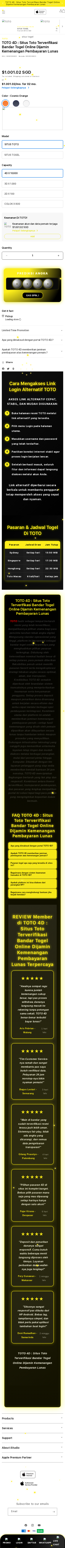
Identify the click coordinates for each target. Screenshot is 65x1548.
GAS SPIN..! (32, 295)
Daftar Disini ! (52, 4)
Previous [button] (2, 3)
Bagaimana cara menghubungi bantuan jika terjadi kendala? (31, 893)
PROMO (7, 1542)
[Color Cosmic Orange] (5, 103)
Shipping (17, 76)
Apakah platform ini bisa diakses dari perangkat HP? (28, 883)
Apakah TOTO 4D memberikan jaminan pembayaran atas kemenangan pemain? (29, 854)
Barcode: (22, 56)
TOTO (13, 621)
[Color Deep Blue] (16, 103)
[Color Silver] (26, 103)
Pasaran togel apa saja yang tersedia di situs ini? (31, 864)
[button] (32, 330)
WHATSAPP (45, 1542)
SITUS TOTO (12, 144)
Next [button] (62, 3)
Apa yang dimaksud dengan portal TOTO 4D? (32, 846)
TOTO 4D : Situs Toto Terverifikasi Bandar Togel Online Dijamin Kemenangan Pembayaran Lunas (32, 3)
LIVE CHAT (56, 1543)
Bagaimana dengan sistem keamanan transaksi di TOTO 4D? (28, 874)
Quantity (7, 247)
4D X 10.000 (11, 173)
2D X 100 (9, 193)
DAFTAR (32, 1542)
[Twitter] (9, 369)
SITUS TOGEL (12, 154)
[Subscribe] (53, 1512)
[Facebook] (4, 369)
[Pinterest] (14, 369)
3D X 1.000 (10, 183)
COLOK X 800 (12, 203)
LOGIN (19, 1542)
